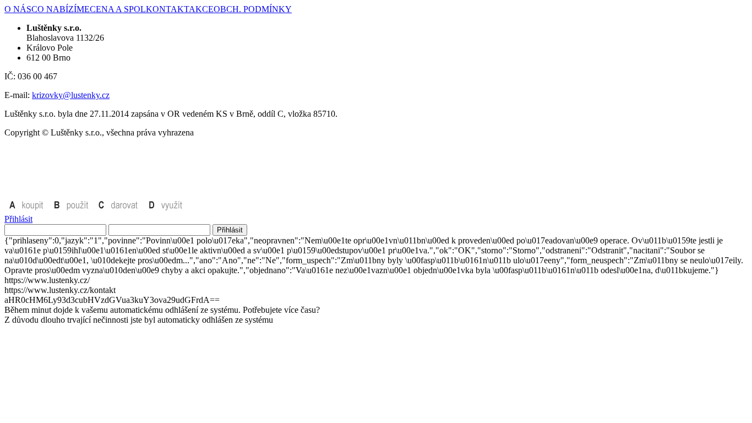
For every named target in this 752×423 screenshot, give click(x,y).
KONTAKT (167, 9)
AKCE (201, 9)
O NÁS (17, 9)
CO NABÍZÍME (60, 9)
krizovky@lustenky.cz (71, 95)
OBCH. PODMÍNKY (253, 9)
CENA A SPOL (118, 9)
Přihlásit (18, 219)
